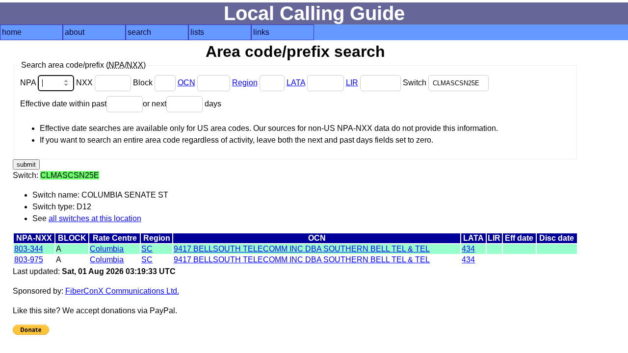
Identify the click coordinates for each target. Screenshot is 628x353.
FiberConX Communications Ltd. (122, 291)
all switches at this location (95, 218)
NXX (85, 82)
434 (468, 249)
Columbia (107, 249)
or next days (182, 104)
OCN (186, 82)
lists (197, 32)
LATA (296, 82)
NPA (29, 82)
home (12, 32)
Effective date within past (63, 104)
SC (147, 249)
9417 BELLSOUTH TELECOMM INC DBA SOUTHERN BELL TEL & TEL (302, 249)
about (74, 32)
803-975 (28, 259)
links (261, 32)
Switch (415, 82)
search (139, 32)
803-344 (28, 249)
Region (245, 82)
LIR (352, 82)
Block (144, 82)
